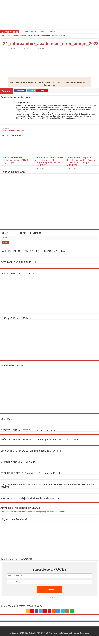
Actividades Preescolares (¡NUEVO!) (20, 508)
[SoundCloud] (54, 611)
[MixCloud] (72, 611)
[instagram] (58, 611)
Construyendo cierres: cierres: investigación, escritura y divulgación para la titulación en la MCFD (49, 161)
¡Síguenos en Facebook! (13, 519)
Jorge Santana (10, 48)
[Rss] (28, 611)
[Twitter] (41, 611)
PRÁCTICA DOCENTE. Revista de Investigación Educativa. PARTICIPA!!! (39, 439)
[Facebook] (36, 611)
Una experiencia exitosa (16, 36)
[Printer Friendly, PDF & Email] (9, 52)
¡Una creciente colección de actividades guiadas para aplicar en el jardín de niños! (34, 512)
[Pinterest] (45, 611)
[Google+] (32, 611)
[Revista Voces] (49, 13)
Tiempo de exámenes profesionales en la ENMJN (38, 31)
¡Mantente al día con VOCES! (16, 559)
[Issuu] (67, 611)
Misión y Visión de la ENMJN (15, 318)
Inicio (2, 36)
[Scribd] (63, 611)
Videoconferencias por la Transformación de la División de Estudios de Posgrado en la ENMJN (81, 161)
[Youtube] (49, 611)
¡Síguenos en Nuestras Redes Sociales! (21, 606)
